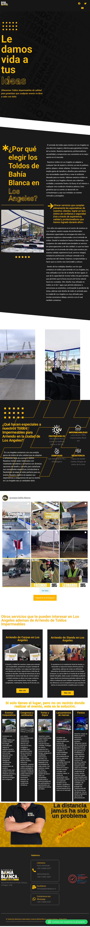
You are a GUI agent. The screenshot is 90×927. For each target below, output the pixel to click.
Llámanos (41, 863)
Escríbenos (41, 886)
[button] (16, 516)
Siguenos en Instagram (45, 598)
